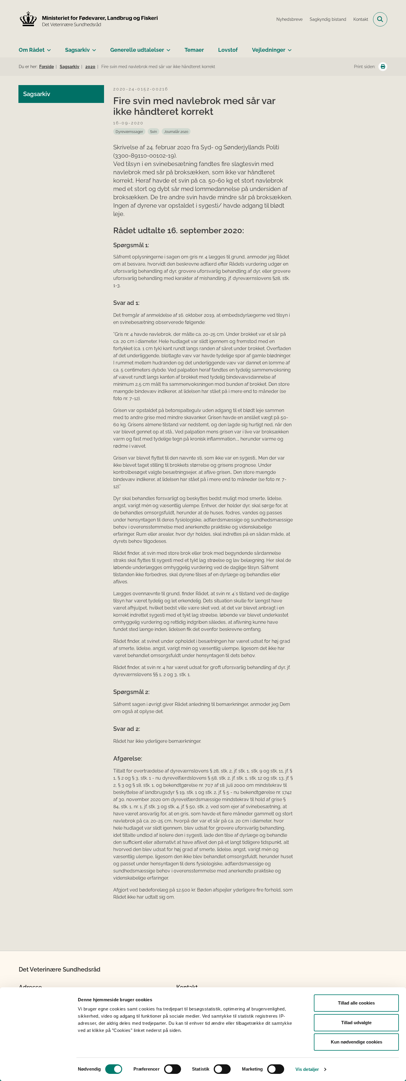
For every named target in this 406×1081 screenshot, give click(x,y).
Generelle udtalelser (137, 50)
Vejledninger (268, 50)
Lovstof (228, 50)
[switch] (172, 1069)
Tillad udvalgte (356, 1022)
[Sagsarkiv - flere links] (93, 48)
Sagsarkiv (77, 50)
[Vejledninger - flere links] (288, 48)
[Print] (382, 66)
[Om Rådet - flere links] (48, 48)
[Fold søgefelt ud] (380, 19)
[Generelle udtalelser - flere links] (167, 48)
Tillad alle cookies (356, 1002)
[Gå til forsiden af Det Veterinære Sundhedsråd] (88, 19)
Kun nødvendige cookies (356, 1041)
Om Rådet (32, 50)
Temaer (194, 50)
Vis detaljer (307, 1069)
